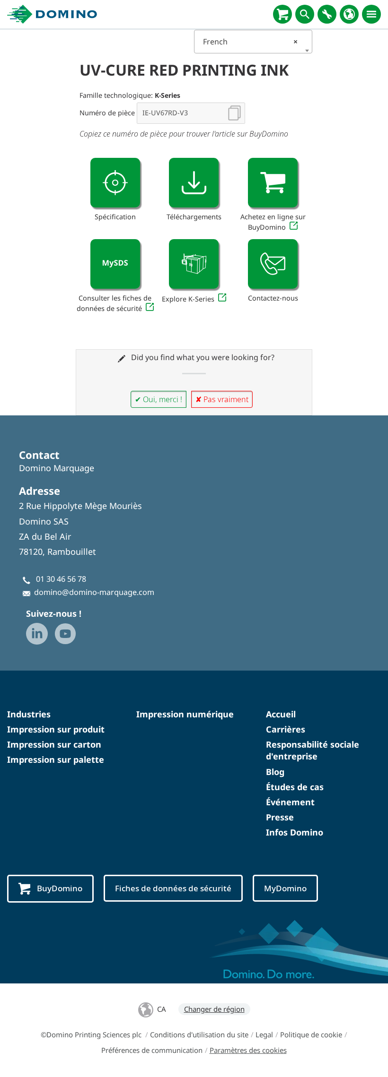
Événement (290, 802)
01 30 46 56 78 (61, 579)
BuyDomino (59, 888)
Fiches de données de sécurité (173, 888)
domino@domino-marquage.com (94, 592)
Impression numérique (185, 714)
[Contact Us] (273, 264)
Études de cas (295, 787)
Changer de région (214, 1009)
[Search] (304, 14)
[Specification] (115, 182)
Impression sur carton (54, 744)
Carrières (285, 729)
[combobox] (253, 41)
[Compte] (326, 14)
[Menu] (371, 14)
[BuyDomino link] (273, 182)
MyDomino (285, 888)
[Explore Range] (194, 264)
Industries (29, 714)
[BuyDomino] (282, 14)
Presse (280, 817)
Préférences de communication (152, 1050)
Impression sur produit (56, 729)
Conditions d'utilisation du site (199, 1034)
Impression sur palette (55, 759)
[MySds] (115, 264)
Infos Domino (294, 832)
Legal (264, 1034)
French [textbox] (250, 41)
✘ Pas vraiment (221, 399)
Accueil (281, 714)
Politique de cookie (311, 1034)
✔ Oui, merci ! (158, 399)
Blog (275, 771)
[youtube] (65, 634)
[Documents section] (194, 182)
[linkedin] (37, 634)
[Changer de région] (349, 14)
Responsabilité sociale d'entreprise (312, 750)
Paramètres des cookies (248, 1050)
